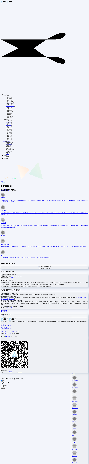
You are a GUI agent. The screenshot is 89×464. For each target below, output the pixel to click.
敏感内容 (4, 385)
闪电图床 (10, 333)
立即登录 (3, 315)
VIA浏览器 (5, 299)
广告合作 (7, 331)
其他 (3, 386)
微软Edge (11, 299)
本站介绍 (17, 331)
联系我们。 (10, 307)
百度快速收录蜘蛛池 (6, 328)
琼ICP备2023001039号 (6, 325)
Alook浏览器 (79, 297)
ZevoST (20, 372)
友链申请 (3, 331)
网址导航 (3, 182)
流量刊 (9, 336)
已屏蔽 (4, 383)
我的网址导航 (4, 327)
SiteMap (2, 324)
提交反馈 (3, 388)
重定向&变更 (5, 382)
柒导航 (10, 372)
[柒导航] (6, 2)
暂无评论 (4, 311)
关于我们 (12, 331)
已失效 (4, 380)
